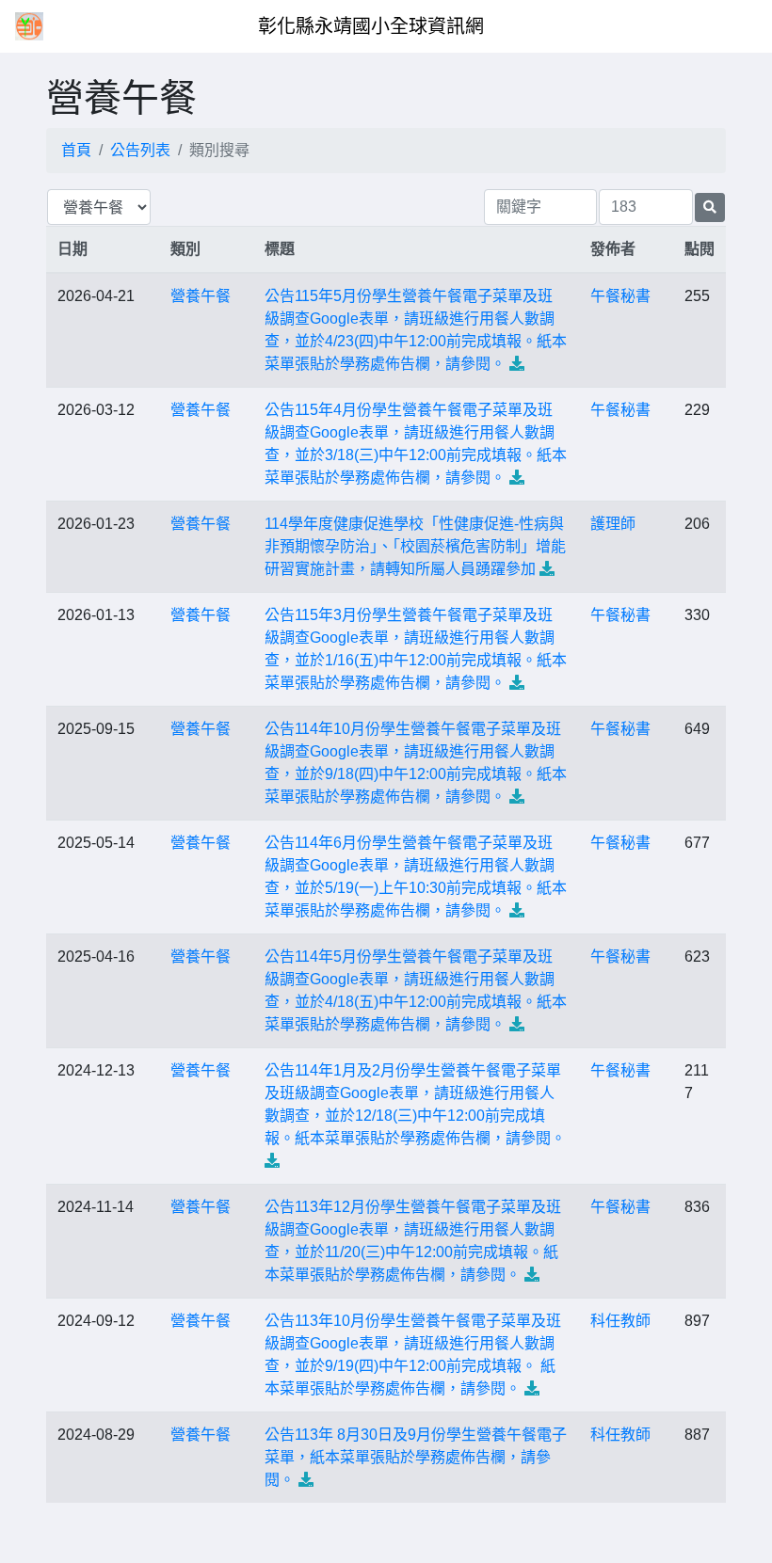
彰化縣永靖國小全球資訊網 (371, 26)
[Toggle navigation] (730, 26)
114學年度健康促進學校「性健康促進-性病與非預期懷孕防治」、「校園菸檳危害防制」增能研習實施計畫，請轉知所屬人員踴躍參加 (415, 546)
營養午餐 (200, 296)
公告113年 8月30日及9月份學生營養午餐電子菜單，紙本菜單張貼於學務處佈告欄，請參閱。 (416, 1457)
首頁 (76, 150)
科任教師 (620, 1321)
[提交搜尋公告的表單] (710, 207)
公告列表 (140, 150)
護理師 (612, 524)
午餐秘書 (620, 296)
